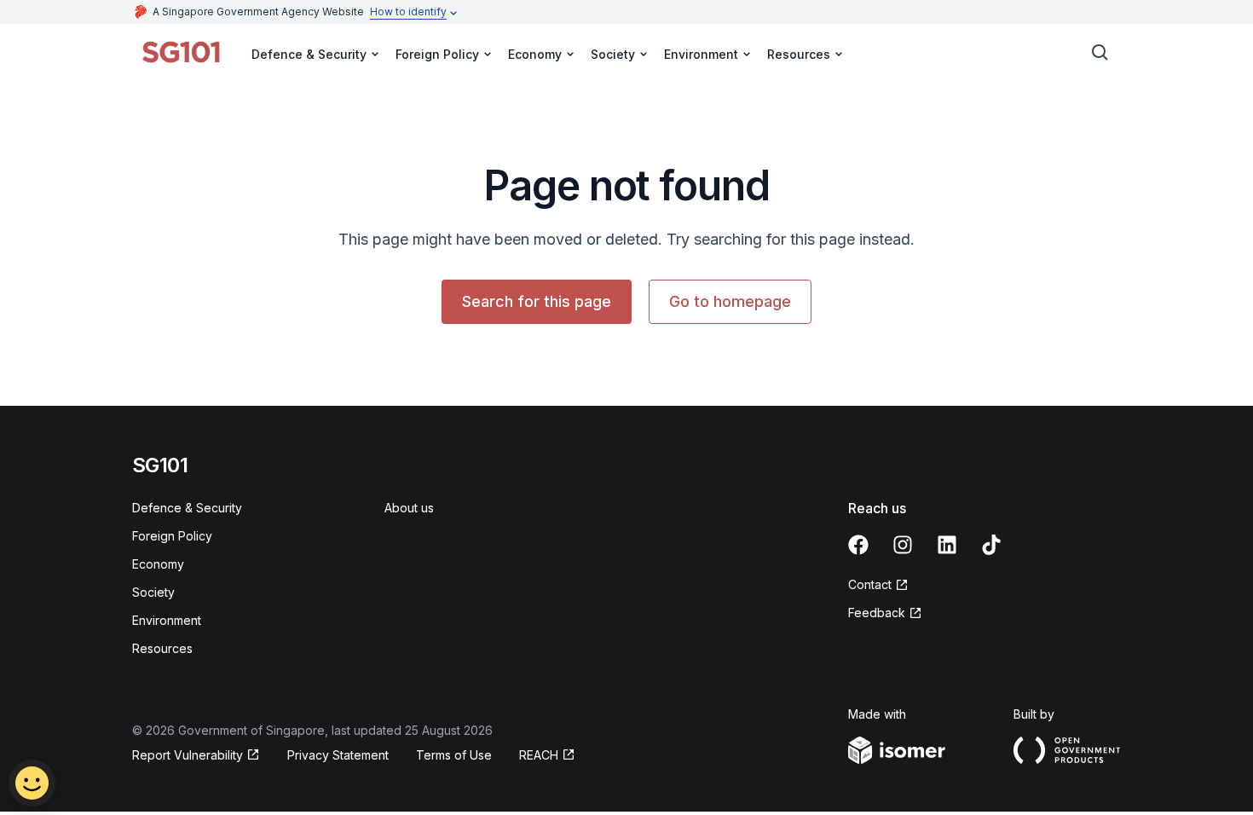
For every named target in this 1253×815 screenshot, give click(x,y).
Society (153, 592)
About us (409, 507)
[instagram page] (902, 545)
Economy (158, 564)
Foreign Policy (172, 536)
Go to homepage (730, 301)
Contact (870, 584)
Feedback (876, 612)
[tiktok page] (991, 545)
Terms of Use (454, 755)
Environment (166, 620)
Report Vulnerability (187, 755)
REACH (538, 755)
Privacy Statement (338, 755)
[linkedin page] (947, 545)
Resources (162, 648)
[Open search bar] (1100, 52)
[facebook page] (858, 545)
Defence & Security (187, 507)
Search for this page (536, 301)
